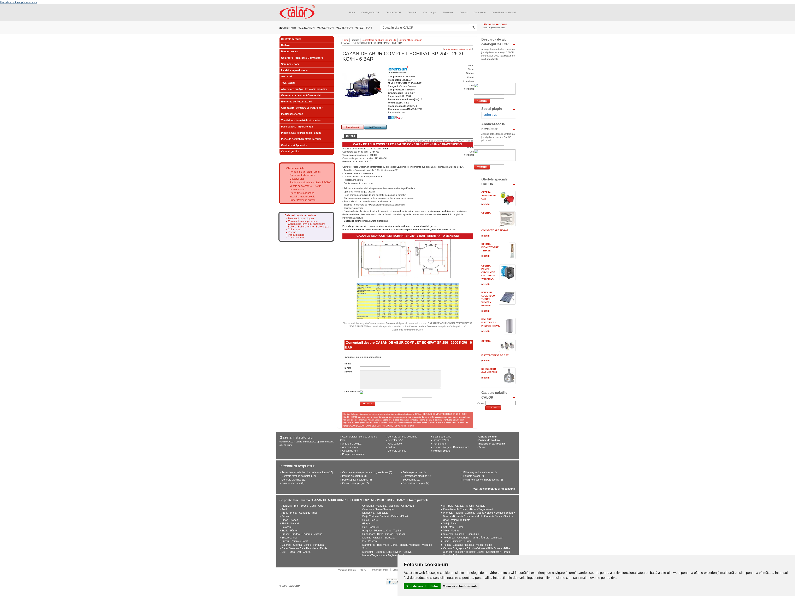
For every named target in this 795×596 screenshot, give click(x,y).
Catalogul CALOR (370, 12)
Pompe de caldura (489, 440)
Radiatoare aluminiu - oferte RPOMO (310, 182)
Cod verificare (352, 391)
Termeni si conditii (379, 569)
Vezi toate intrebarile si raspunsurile (494, 488)
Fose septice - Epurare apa (297, 126)
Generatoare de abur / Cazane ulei (301, 95)
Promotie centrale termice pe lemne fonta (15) (307, 472)
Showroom (448, 12)
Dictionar (397, 569)
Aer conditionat (350, 447)
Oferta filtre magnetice (302, 193)
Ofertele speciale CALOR (494, 182)
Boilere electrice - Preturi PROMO (491, 322)
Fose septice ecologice (301, 218)
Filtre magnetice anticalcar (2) (480, 472)
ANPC (363, 569)
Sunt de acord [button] (416, 586)
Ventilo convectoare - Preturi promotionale (305, 188)
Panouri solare (289, 51)
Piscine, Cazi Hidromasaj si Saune (301, 132)
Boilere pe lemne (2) (414, 472)
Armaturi (286, 76)
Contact (463, 12)
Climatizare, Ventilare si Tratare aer (302, 107)
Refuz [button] (434, 586)
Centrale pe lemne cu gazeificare (306, 224)
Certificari (412, 12)
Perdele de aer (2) (473, 476)
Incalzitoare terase (292, 114)
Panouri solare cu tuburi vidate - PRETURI (488, 299)
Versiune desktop (347, 570)
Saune (482, 447)
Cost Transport (375, 127)
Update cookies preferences (18, 2)
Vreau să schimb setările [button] (460, 586)
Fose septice (395, 443)
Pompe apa (439, 443)
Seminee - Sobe (290, 64)
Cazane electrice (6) (293, 483)
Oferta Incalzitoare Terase (490, 247)
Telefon (470, 73)
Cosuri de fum (296, 237)
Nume (347, 363)
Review (348, 371)
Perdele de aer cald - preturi (305, 171)
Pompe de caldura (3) (354, 476)
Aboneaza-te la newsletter (493, 126)
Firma (471, 69)
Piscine (292, 232)
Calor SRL (491, 115)
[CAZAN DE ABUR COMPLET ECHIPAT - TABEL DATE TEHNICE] (407, 300)
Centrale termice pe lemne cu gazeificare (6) (367, 472)
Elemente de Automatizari (296, 101)
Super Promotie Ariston (303, 200)
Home (352, 12)
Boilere (285, 45)
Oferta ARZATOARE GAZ (488, 195)
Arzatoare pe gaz (351, 443)
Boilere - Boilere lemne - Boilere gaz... (309, 226)
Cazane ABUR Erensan (410, 40)
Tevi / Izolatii (288, 82)
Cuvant (481, 403)
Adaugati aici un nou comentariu (362, 357)
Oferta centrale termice (302, 175)
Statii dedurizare (442, 436)
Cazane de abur (487, 436)
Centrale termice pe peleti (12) (299, 476)
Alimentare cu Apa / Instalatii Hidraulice (304, 89)
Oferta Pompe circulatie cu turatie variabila (488, 272)
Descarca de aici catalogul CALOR (495, 42)
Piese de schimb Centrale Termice (301, 139)
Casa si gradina (290, 151)
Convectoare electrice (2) (417, 476)
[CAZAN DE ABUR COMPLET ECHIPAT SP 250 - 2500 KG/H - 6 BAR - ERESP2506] (363, 85)
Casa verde (479, 12)
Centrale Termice (291, 39)
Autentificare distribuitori (504, 12)
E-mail (347, 367)
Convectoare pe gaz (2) (355, 483)
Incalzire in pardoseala (294, 70)
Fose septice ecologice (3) (357, 479)
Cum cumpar (429, 12)
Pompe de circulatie (353, 454)
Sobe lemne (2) (411, 479)
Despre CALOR (393, 12)
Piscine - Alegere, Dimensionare (451, 447)
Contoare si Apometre (294, 145)
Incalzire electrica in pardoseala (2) (483, 479)
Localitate (468, 81)
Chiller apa (294, 229)
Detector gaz (297, 178)
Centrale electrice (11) (294, 479)
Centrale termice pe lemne (303, 221)
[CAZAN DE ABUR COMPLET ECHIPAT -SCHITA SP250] (407, 259)
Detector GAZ (395, 440)
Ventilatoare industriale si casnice (301, 120)
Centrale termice (397, 450)
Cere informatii (352, 127)
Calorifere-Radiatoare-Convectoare (302, 57)
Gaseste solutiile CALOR (494, 395)
